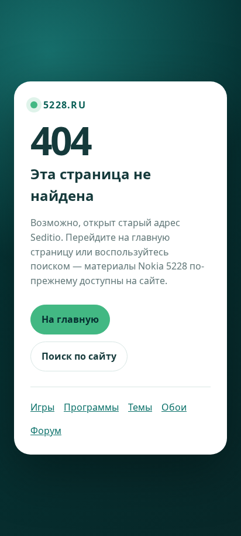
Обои (174, 407)
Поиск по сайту (79, 356)
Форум (45, 430)
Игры (42, 407)
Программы (91, 407)
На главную (70, 319)
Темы (140, 407)
